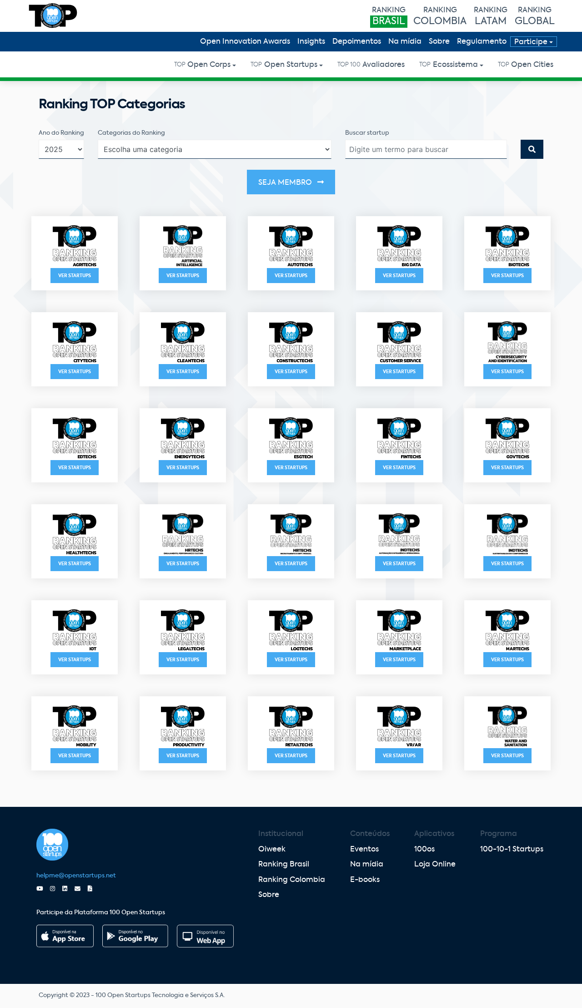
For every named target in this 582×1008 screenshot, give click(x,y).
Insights (311, 42)
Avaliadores (371, 65)
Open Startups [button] (284, 65)
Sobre (439, 42)
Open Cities (525, 65)
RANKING (389, 16)
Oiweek (272, 849)
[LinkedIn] (68, 889)
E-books (365, 880)
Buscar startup (367, 133)
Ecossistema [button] (448, 65)
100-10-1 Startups (511, 849)
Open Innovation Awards (245, 42)
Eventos (364, 849)
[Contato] (81, 889)
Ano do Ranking (61, 133)
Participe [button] (530, 42)
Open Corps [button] (202, 65)
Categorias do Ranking (131, 133)
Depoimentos (356, 42)
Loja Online (435, 864)
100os (424, 849)
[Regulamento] (94, 889)
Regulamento (482, 42)
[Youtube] (43, 889)
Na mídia (404, 42)
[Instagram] (56, 889)
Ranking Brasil (283, 864)
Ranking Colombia (291, 880)
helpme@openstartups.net (76, 876)
